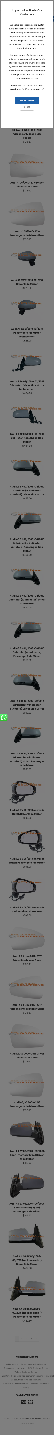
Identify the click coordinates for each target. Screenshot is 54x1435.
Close (27, 107)
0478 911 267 (30, 100)
